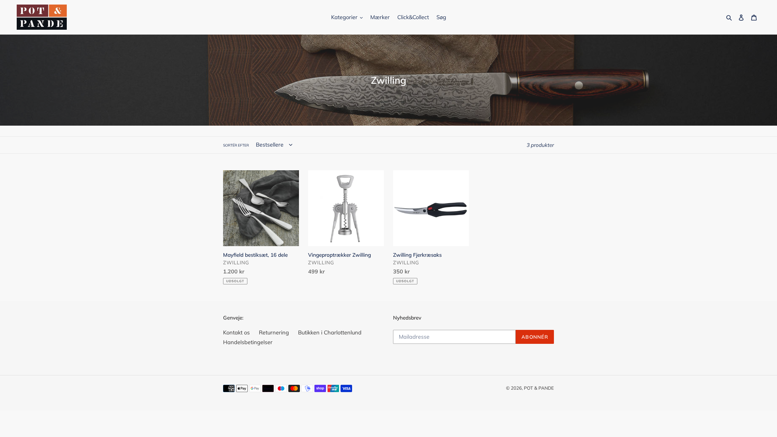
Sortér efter (236, 145)
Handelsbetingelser (248, 342)
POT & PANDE (539, 388)
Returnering (274, 332)
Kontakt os (236, 332)
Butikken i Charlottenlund (329, 332)
